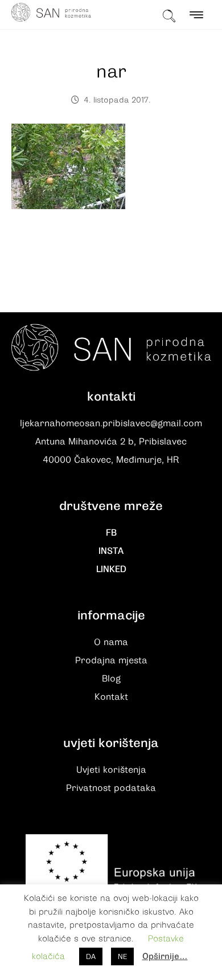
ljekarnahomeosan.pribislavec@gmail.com (111, 423)
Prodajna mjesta (111, 660)
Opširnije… (165, 956)
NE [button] (122, 956)
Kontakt (111, 697)
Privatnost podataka (111, 788)
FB (111, 533)
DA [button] (91, 956)
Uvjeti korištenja (111, 770)
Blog (111, 679)
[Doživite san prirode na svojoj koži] (51, 12)
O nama (111, 642)
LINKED (111, 569)
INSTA (111, 551)
